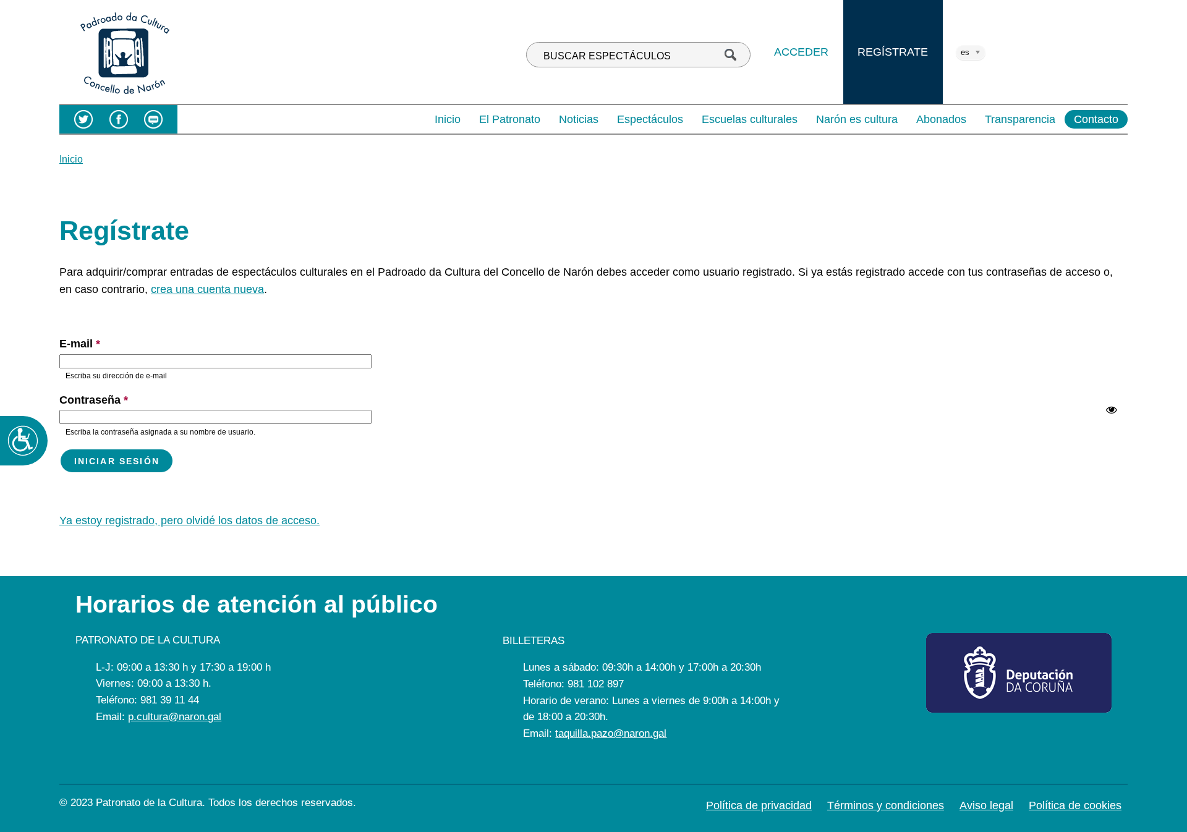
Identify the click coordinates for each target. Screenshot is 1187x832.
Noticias (578, 119)
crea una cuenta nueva (207, 289)
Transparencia (1020, 119)
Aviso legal (986, 805)
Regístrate (892, 52)
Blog (153, 119)
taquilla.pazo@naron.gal (610, 733)
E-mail (79, 343)
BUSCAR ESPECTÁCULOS (607, 56)
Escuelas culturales (750, 119)
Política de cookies (1075, 805)
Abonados (941, 119)
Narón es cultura (857, 119)
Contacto (1096, 119)
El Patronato (509, 119)
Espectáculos (650, 119)
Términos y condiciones (885, 805)
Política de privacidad (759, 805)
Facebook (118, 119)
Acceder (801, 52)
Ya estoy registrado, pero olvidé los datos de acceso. (189, 520)
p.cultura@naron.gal (174, 717)
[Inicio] (124, 96)
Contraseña (93, 400)
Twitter (83, 119)
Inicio (448, 119)
